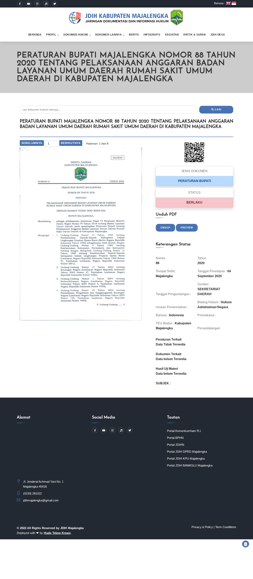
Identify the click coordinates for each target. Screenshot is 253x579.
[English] (228, 3)
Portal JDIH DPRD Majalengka (187, 451)
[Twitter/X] (55, 4)
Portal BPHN (175, 437)
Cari (217, 109)
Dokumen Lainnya (108, 34)
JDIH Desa (217, 34)
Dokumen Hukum (75, 34)
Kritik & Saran (194, 34)
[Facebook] (20, 4)
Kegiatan (172, 34)
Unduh (165, 227)
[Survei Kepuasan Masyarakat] (245, 544)
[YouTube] (28, 4)
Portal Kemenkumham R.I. (184, 431)
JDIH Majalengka (72, 528)
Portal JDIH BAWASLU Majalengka (189, 465)
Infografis (151, 34)
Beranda (35, 34)
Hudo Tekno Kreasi (57, 533)
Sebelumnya (31, 143)
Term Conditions (225, 527)
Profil (51, 34)
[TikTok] (46, 4)
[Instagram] (37, 4)
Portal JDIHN (175, 444)
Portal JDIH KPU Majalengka (186, 458)
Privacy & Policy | (203, 527)
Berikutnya (71, 143)
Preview (187, 227)
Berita (134, 34)
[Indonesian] (233, 3)
